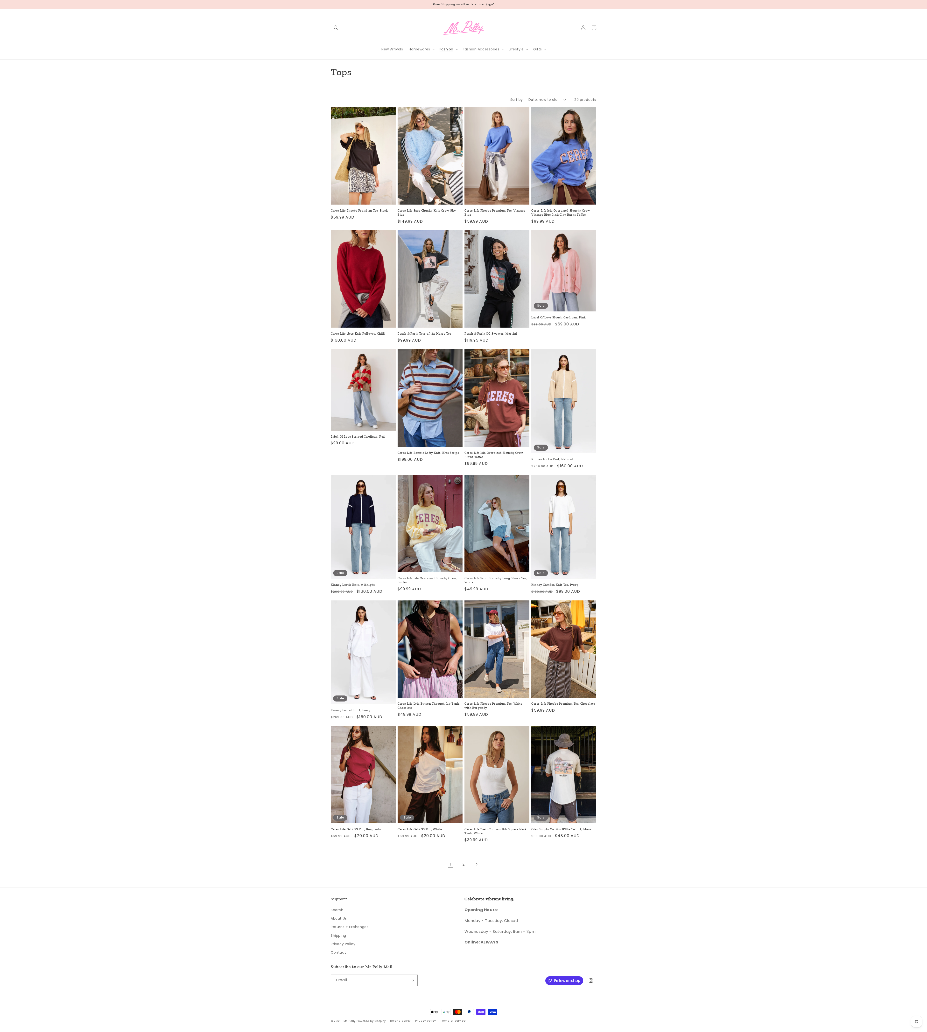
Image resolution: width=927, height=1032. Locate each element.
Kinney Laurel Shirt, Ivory (351, 710)
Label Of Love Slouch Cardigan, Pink (558, 317)
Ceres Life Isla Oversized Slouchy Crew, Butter (427, 580)
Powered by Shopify (371, 1021)
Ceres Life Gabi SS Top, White (420, 829)
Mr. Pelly (350, 1021)
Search (337, 910)
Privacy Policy (343, 944)
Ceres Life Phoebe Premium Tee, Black (359, 210)
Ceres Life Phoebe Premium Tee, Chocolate (563, 703)
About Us (339, 918)
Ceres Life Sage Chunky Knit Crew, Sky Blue (427, 212)
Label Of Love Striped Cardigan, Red (358, 436)
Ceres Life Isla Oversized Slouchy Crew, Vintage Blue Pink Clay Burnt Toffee (560, 212)
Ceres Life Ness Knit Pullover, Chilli (358, 333)
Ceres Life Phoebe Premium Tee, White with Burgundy (493, 705)
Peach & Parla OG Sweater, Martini (490, 333)
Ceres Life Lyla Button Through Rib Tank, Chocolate (429, 705)
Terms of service (452, 1021)
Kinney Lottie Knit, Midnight (353, 584)
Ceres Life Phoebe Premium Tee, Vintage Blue (494, 212)
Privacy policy (425, 1021)
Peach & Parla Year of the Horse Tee (424, 333)
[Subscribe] (412, 980)
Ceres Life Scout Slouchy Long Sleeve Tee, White (495, 580)
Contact (338, 952)
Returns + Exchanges (349, 926)
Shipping (338, 935)
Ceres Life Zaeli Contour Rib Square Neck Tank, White (495, 831)
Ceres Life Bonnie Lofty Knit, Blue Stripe (428, 452)
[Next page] (476, 864)
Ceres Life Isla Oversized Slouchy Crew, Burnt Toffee (494, 455)
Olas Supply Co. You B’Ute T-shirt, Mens (561, 829)
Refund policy (400, 1021)
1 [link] (450, 864)
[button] (336, 27)
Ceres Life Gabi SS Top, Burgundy (356, 829)
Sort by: (517, 99)
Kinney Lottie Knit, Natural (552, 459)
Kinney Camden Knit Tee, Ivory (554, 584)
